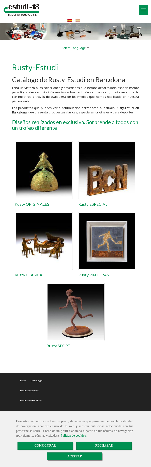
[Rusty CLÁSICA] (44, 241)
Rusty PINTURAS (93, 274)
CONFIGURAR (45, 445)
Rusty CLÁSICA (28, 274)
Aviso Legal (37, 380)
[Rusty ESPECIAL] (107, 170)
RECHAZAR (104, 445)
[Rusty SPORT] (76, 312)
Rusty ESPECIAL (93, 204)
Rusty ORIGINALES (32, 204)
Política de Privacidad (31, 400)
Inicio (23, 380)
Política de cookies (73, 435)
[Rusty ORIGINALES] (44, 170)
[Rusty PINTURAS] (107, 241)
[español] (70, 20)
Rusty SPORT (58, 345)
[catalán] (79, 20)
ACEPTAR (74, 456)
